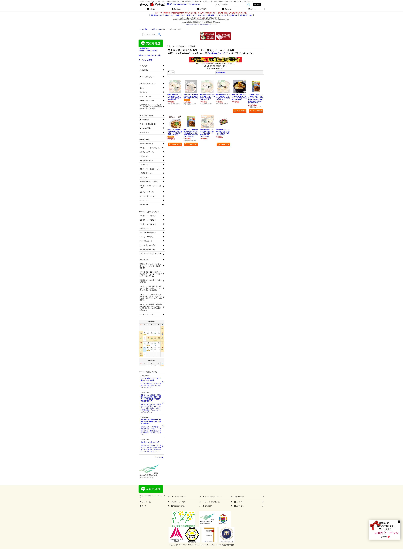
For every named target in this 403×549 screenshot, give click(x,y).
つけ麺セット (233, 15)
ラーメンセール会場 (145, 60)
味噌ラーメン (180, 15)
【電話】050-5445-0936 (176, 4)
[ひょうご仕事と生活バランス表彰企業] (176, 534)
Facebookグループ (216, 53)
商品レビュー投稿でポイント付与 (150, 55)
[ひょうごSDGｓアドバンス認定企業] (223, 519)
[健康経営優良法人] (206, 519)
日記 (250, 15)
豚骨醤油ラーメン (156, 15)
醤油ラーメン (169, 15)
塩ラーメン (201, 15)
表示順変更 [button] (222, 72)
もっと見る (158, 457)
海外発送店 (243, 15)
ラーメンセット (221, 15)
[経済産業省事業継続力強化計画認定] (192, 534)
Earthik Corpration (208, 545)
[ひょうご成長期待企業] (209, 534)
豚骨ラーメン (191, 15)
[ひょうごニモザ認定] (183, 519)
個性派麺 (211, 15)
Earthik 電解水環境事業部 (225, 545)
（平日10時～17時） (194, 4)
